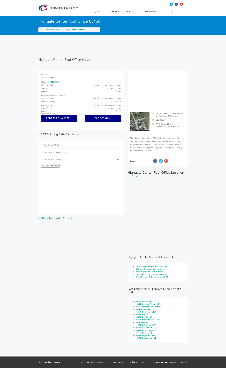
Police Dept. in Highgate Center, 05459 (151, 277)
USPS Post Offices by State (92, 362)
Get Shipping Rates (50, 166)
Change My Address (95, 12)
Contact (184, 362)
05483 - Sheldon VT (143, 327)
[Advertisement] (113, 46)
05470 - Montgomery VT (145, 338)
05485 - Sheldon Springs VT (147, 304)
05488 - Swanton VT (143, 309)
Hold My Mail (113, 12)
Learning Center (178, 12)
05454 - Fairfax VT (143, 314)
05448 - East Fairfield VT (145, 330)
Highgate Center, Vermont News (149, 269)
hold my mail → (103, 118)
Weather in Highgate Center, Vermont (151, 266)
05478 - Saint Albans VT (145, 325)
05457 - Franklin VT (143, 322)
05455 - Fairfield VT (143, 333)
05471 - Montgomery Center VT (148, 306)
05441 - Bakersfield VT (145, 301)
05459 (132, 176)
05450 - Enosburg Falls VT (146, 312)
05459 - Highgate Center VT (147, 320)
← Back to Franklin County (55, 218)
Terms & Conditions (116, 362)
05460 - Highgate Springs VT (147, 335)
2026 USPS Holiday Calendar (156, 12)
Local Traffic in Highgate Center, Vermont (152, 274)
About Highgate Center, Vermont (149, 271)
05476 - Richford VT (143, 317)
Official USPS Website (138, 362)
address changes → (59, 118)
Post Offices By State (131, 12)
